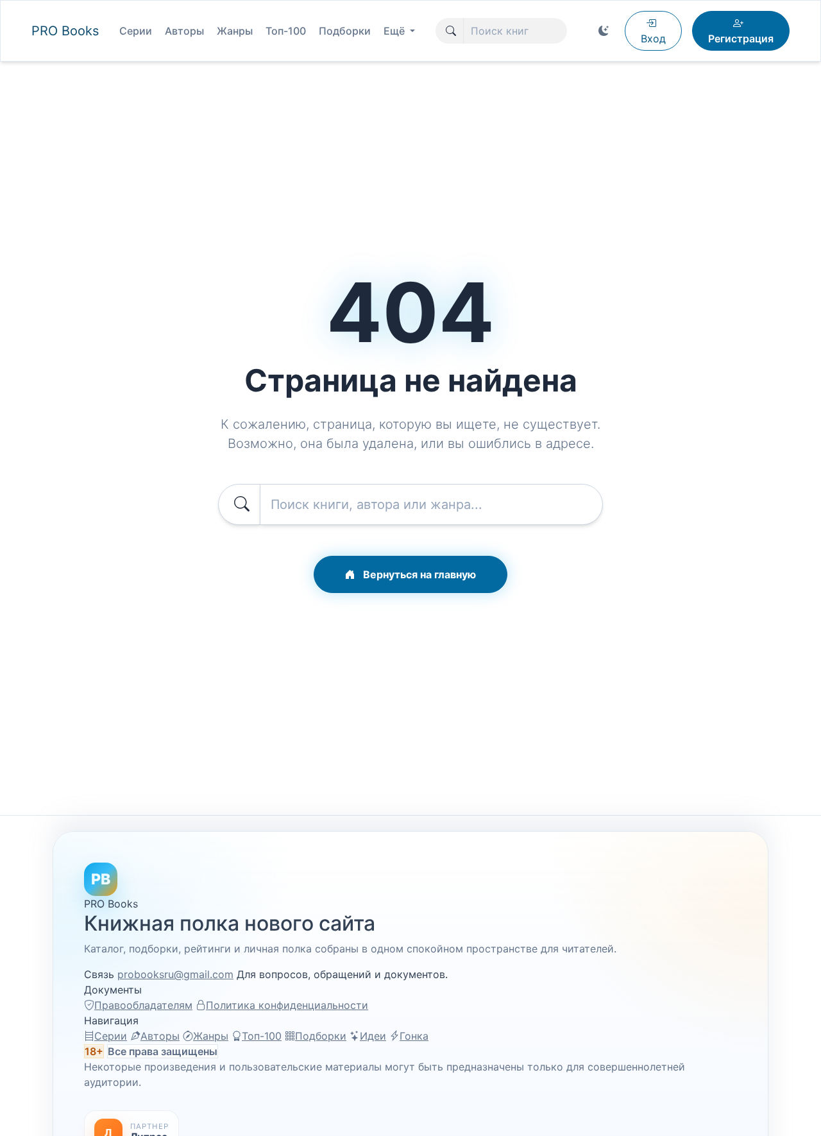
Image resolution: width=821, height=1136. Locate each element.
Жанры (235, 30)
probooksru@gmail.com (175, 974)
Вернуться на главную (418, 574)
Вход (653, 38)
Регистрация (741, 38)
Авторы (184, 30)
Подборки (345, 30)
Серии (135, 30)
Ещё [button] (395, 30)
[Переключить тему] (603, 30)
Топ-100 (286, 30)
